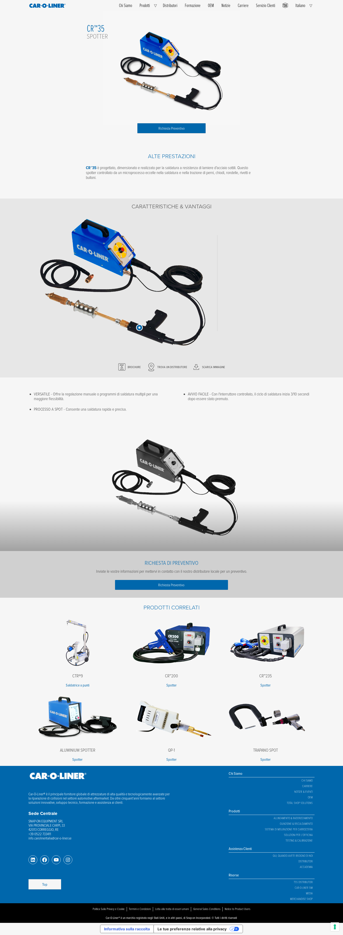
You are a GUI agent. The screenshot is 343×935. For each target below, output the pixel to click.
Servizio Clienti (265, 5)
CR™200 (171, 675)
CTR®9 (77, 675)
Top (44, 884)
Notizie (225, 5)
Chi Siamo (125, 5)
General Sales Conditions (206, 909)
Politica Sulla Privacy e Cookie (109, 909)
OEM (211, 5)
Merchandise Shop (301, 899)
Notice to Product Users (237, 909)
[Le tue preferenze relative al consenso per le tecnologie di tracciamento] (334, 926)
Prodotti (145, 5)
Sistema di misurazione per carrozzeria (289, 829)
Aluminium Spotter (77, 750)
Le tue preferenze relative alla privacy (192, 929)
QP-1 (171, 750)
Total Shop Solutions (300, 803)
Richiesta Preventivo (171, 128)
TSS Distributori (303, 882)
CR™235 (265, 675)
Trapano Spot (265, 750)
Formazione (192, 5)
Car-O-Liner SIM (304, 887)
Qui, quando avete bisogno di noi (293, 855)
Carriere (243, 5)
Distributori (170, 5)
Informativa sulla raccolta (127, 929)
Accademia (306, 867)
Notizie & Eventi (303, 791)
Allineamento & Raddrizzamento (293, 818)
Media (309, 893)
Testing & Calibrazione (299, 840)
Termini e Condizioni (140, 909)
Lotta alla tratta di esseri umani (172, 909)
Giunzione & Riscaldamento (296, 823)
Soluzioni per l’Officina (298, 835)
